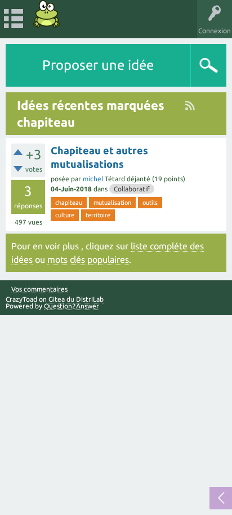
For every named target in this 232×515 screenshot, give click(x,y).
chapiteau (68, 202)
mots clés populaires (88, 259)
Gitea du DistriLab (76, 299)
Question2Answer (71, 306)
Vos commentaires (39, 289)
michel (93, 178)
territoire (98, 215)
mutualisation (112, 202)
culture (64, 215)
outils (150, 202)
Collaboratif (132, 188)
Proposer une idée (98, 65)
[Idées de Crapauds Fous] (47, 14)
